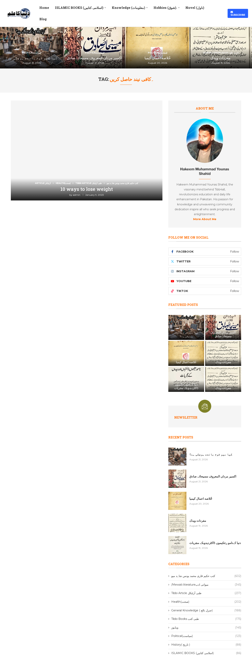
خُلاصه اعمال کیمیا (158, 57)
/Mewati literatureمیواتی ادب (206, 584)
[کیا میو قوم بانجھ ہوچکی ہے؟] (186, 327)
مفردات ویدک (220, 57)
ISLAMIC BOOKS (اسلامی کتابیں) (79, 8)
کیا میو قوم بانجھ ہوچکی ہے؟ (31, 57)
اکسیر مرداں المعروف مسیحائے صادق (94, 57)
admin (76, 194)
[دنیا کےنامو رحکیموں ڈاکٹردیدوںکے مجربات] (186, 379)
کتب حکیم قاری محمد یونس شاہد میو (206, 576)
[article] (204, 199)
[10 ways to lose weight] (86, 150)
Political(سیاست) (206, 636)
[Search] (221, 13)
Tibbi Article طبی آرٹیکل (206, 593)
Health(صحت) (206, 601)
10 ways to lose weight (86, 189)
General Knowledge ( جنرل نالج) (206, 610)
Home (44, 8)
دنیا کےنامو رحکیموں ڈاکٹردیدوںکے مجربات (186, 386)
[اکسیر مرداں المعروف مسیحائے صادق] (223, 327)
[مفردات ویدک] (223, 353)
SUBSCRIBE (238, 13)
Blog (43, 19)
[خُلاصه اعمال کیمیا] (186, 353)
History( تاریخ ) (206, 644)
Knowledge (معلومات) (128, 8)
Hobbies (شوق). (165, 8)
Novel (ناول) (194, 8)
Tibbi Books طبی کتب (206, 619)
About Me (205, 108)
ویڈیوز (206, 627)
